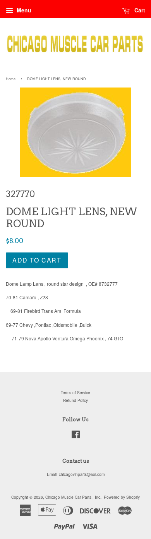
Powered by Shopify (122, 497)
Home (10, 78)
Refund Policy (75, 400)
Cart (139, 10)
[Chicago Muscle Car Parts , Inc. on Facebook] (75, 436)
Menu (23, 10)
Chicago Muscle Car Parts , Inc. (73, 497)
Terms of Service (75, 392)
